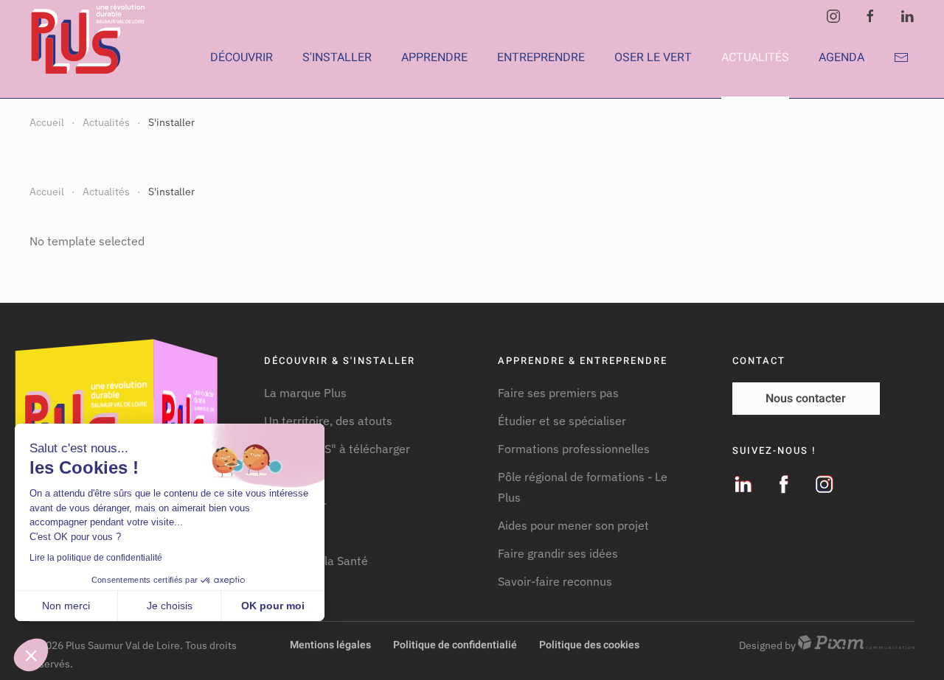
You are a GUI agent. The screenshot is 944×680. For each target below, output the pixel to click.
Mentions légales (330, 645)
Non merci (66, 605)
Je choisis (169, 605)
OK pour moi (273, 605)
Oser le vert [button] (653, 57)
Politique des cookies (589, 645)
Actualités (755, 57)
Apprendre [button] (434, 57)
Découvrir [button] (241, 57)
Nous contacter (806, 398)
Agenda (841, 57)
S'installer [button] (337, 57)
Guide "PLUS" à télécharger (337, 448)
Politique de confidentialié (455, 645)
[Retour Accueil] (90, 57)
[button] (31, 655)
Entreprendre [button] (541, 57)
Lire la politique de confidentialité (96, 558)
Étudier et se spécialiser (562, 420)
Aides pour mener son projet (573, 525)
